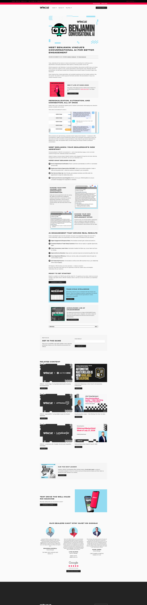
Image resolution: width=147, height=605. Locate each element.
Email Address (78, 338)
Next (96, 326)
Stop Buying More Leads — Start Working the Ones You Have (90, 414)
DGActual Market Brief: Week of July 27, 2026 (86, 444)
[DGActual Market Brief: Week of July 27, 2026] (91, 433)
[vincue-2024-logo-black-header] (44, 7)
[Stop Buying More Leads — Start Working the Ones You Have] (91, 403)
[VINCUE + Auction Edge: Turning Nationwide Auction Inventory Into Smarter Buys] (56, 373)
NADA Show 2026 (85, 89)
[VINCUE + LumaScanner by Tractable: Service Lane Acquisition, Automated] (56, 433)
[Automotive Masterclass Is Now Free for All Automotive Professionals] (91, 373)
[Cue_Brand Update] (48, 464)
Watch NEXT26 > (131, 1)
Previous (52, 326)
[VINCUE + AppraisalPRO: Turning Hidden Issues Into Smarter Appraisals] (56, 403)
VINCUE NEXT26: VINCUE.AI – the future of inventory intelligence (31, 1)
